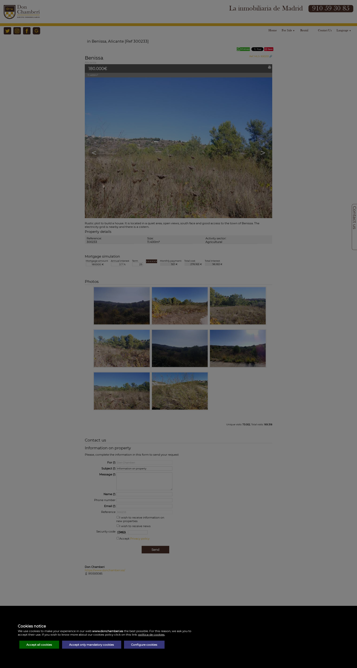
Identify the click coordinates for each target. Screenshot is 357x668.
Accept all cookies (39, 644)
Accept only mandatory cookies (91, 644)
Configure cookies (144, 644)
